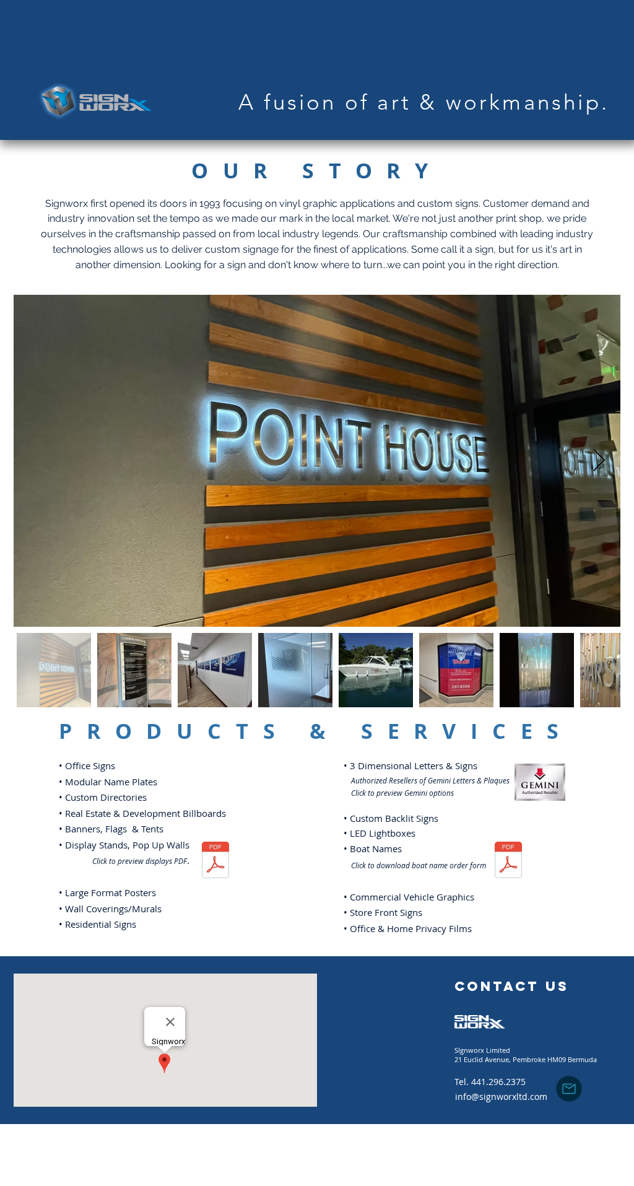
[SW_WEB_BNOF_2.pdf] (508, 861)
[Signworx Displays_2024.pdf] (215, 861)
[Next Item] (599, 461)
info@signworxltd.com (501, 1096)
